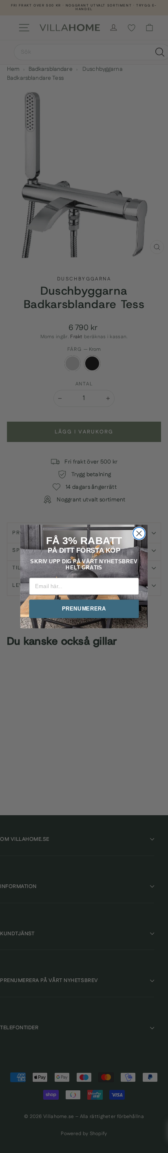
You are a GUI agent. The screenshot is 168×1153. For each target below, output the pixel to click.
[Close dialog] (139, 533)
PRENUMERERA (84, 608)
